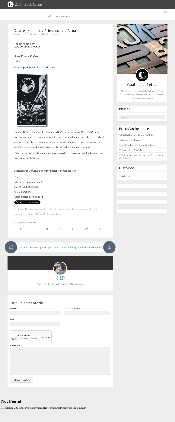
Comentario (15, 345)
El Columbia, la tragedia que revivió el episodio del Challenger (141, 156)
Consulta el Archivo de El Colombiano (136, 134)
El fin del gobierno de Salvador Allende (137, 145)
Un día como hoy (51, 213)
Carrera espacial (36, 208)
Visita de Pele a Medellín (130, 150)
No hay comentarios (50, 34)
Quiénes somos (63, 16)
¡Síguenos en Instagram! (130, 139)
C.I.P (60, 278)
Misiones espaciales (82, 208)
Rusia (39, 213)
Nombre (14, 308)
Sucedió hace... (31, 34)
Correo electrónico (72, 308)
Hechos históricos (55, 208)
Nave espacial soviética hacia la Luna (45, 30)
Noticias (30, 213)
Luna (68, 208)
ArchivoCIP (20, 208)
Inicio (49, 16)
